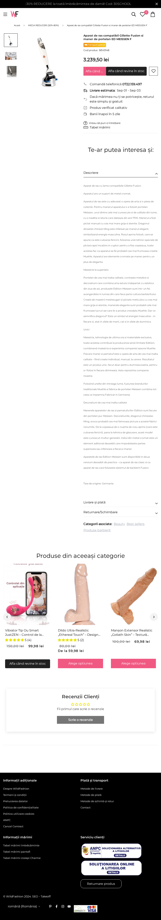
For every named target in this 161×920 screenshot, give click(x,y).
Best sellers (136, 524)
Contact (85, 807)
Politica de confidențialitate (21, 807)
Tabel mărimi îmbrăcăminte (21, 845)
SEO (35, 896)
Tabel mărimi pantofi (16, 851)
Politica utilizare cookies (18, 813)
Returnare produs (101, 884)
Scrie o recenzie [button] (80, 720)
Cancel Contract (13, 826)
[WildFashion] (14, 14)
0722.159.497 (132, 84)
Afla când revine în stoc (96, 71)
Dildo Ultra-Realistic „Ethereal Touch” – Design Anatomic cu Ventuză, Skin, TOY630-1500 (79, 633)
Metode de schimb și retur (97, 801)
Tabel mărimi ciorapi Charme (22, 858)
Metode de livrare (91, 788)
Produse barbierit (97, 530)
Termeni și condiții (15, 794)
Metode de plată (91, 794)
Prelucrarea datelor (15, 801)
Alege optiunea (80, 663)
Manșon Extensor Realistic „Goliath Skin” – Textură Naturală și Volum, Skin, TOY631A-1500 (131, 633)
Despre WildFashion (16, 788)
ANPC (7, 820)
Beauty (119, 524)
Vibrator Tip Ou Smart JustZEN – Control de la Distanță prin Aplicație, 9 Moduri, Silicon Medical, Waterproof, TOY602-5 (24, 633)
